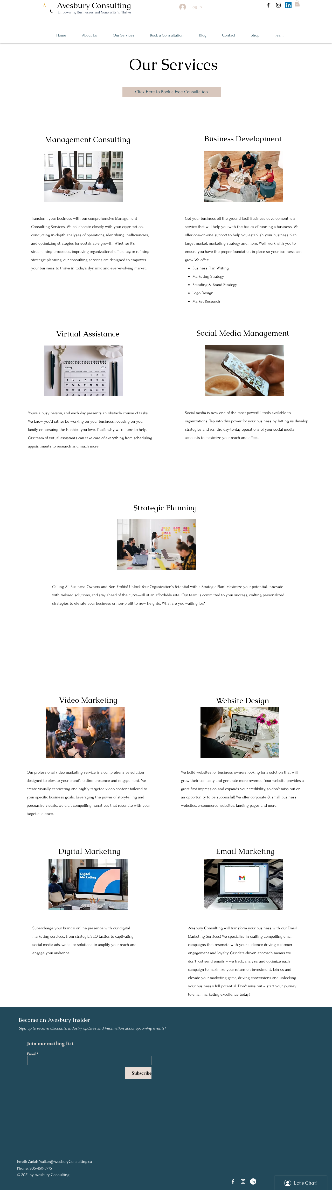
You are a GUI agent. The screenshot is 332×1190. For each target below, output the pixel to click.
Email (31, 1054)
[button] (297, 3)
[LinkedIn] (288, 5)
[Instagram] (278, 5)
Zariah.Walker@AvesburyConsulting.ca (60, 1161)
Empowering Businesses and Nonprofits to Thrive (94, 12)
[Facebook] (268, 5)
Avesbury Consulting (95, 5)
